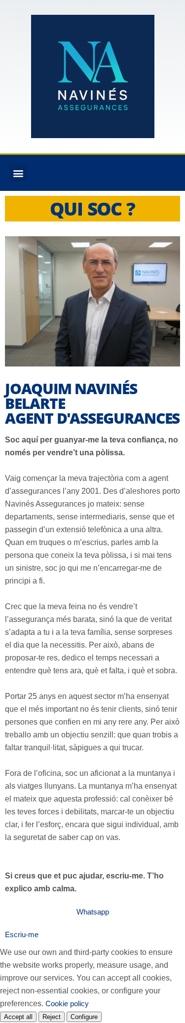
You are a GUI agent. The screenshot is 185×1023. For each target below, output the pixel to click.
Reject (51, 1017)
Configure (84, 1017)
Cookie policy (67, 1003)
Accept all (18, 1017)
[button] (18, 173)
